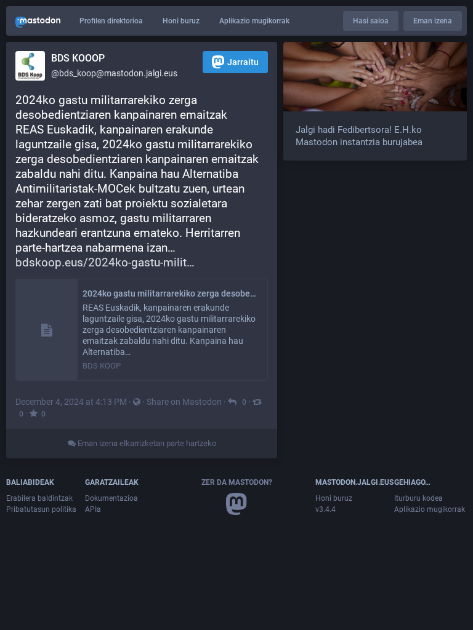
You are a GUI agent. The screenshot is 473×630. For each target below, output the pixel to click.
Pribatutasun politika (41, 509)
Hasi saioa (371, 21)
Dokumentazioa (111, 498)
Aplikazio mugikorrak (254, 21)
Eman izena (432, 21)
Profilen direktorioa (111, 21)
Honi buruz (181, 21)
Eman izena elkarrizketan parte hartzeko (146, 443)
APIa (93, 509)
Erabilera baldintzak (39, 498)
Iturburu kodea (418, 498)
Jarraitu (243, 62)
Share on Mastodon (184, 402)
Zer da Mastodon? (236, 482)
